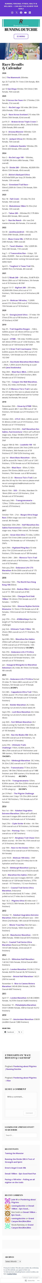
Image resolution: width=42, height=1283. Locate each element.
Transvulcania (17, 767)
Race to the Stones (19, 848)
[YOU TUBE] (25, 12)
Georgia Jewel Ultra (18, 314)
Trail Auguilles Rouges (20, 329)
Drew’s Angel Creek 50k (15, 1168)
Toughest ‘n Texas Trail (20, 266)
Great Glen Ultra (17, 535)
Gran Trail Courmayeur (21, 349)
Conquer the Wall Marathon (24, 382)
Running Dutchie (21, 29)
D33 (15, 490)
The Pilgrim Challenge (24, 793)
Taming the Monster (14, 1153)
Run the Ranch (15, 220)
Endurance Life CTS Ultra (22, 652)
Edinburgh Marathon (21, 760)
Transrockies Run (18, 253)
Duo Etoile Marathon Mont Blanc (24, 362)
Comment (29, 1113)
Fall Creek (14, 199)
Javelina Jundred (16, 232)
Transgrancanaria (24, 500)
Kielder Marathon (18, 705)
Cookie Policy (12, 1274)
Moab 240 (14, 277)
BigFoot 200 (20, 287)
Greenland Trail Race (18, 184)
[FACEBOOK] (21, 12)
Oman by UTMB (24, 406)
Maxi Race (16, 467)
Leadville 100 (26, 444)
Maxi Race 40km (19, 372)
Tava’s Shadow (16, 246)
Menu (22, 36)
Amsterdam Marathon (23, 1019)
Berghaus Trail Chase (24, 838)
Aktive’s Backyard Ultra (19, 174)
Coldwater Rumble (17, 146)
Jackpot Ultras (16, 139)
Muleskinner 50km (17, 206)
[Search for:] (21, 1135)
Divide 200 (14, 167)
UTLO (17, 419)
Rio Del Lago (14, 107)
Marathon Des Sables (25, 639)
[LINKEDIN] (29, 12)
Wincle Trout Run (17, 925)
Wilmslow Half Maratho (22, 959)
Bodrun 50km (23, 589)
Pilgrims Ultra (18, 900)
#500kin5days (23, 619)
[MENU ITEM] (12, 12)
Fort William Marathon (21, 722)
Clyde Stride (17, 823)
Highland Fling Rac (20, 547)
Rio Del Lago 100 (16, 157)
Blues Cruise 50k (15, 239)
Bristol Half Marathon (23, 976)
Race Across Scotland (18, 114)
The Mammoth (13, 77)
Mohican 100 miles (18, 300)
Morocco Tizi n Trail (20, 389)
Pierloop (16, 830)
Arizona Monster (16, 132)
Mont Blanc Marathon (20, 457)
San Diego (12, 89)
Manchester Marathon (20, 935)
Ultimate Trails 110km (21, 629)
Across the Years (15, 100)
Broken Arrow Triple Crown (24, 122)
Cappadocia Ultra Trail (21, 692)
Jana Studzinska (13, 367)
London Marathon (18, 969)
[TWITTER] (16, 12)
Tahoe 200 (13, 213)
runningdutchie (18, 1206)
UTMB (12, 339)
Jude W (14, 1199)
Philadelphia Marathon (25, 1005)
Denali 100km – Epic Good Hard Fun (20, 1173)
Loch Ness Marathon (21, 712)
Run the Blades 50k (19, 735)
